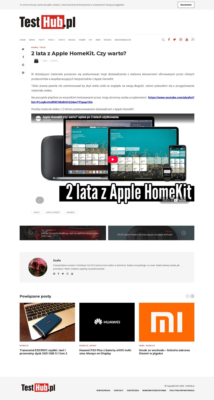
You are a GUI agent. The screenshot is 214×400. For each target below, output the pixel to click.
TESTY (41, 40)
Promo (107, 40)
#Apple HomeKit (53, 212)
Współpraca (103, 390)
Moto (62, 40)
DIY (90, 40)
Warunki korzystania (154, 390)
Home (23, 40)
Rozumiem (186, 4)
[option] (47, 330)
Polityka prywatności (182, 390)
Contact (118, 390)
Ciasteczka (133, 390)
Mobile (24, 346)
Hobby (82, 40)
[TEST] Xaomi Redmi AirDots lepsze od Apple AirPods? (145, 234)
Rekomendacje (123, 40)
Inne (98, 40)
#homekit (71, 212)
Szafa (45, 61)
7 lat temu (54, 61)
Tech (50, 40)
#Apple (37, 212)
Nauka (71, 40)
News (32, 40)
